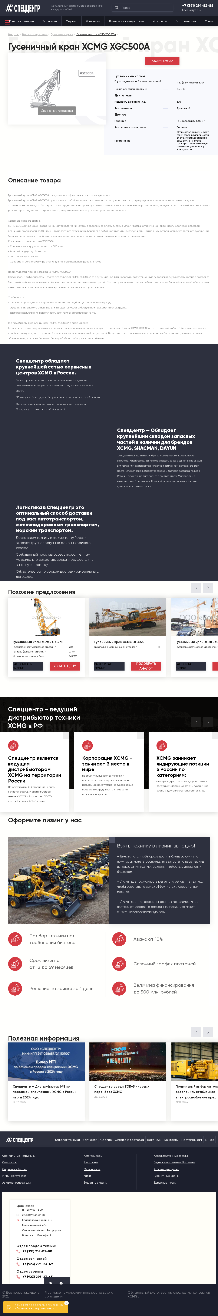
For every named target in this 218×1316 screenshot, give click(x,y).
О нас (209, 21)
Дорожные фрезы (165, 1182)
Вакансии (93, 21)
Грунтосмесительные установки (174, 1162)
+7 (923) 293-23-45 (38, 1277)
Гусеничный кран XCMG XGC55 (118, 642)
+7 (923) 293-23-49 (38, 1264)
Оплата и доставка (129, 1139)
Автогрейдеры (93, 1155)
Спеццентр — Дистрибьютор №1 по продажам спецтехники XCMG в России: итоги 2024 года (45, 1092)
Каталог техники (21, 21)
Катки (87, 1175)
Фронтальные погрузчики (19, 1155)
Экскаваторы (92, 1169)
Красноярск (190, 10)
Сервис (71, 21)
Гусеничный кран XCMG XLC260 (38, 642)
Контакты (160, 21)
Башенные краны (95, 1182)
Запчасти (50, 21)
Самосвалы (9, 1162)
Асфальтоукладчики (166, 1169)
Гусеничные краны (166, 1175)
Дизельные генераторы (126, 21)
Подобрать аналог (162, 60)
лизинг (22, 666)
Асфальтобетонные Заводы (171, 1155)
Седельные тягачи (14, 1169)
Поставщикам (185, 21)
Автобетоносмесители (16, 1182)
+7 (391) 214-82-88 (197, 5)
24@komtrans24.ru (33, 1214)
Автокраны (91, 1162)
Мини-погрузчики (14, 1175)
